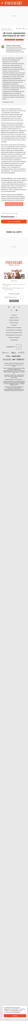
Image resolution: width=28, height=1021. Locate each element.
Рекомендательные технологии (14, 335)
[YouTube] (17, 310)
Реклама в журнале (14, 320)
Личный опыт (4, 28)
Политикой (8, 288)
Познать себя (19, 39)
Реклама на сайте (14, 317)
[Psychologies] (13, 3)
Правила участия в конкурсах (14, 327)
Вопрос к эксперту (9, 39)
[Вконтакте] (19, 307)
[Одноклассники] (11, 310)
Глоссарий (14, 325)
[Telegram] (14, 307)
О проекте (14, 315)
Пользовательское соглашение (14, 330)
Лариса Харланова (13, 45)
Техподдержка (14, 340)
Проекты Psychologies (14, 337)
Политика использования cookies (14, 332)
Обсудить (20, 28)
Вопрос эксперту (14, 322)
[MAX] (9, 307)
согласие (9, 284)
